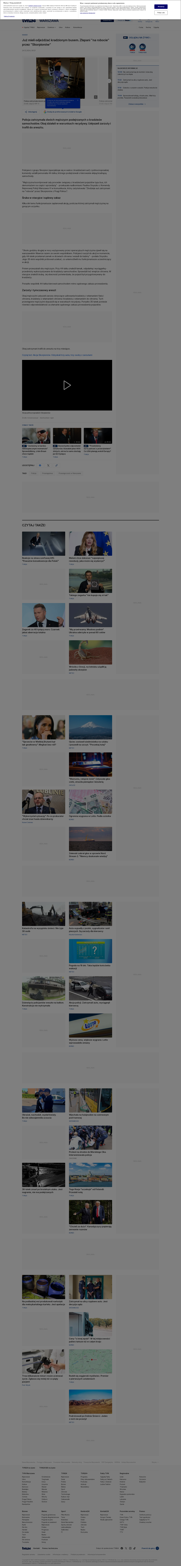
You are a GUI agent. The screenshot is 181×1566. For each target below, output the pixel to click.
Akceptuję (161, 6)
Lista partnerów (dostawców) (87, 13)
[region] (90, 9)
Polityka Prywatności (9, 16)
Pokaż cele (161, 12)
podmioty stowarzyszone (34, 5)
